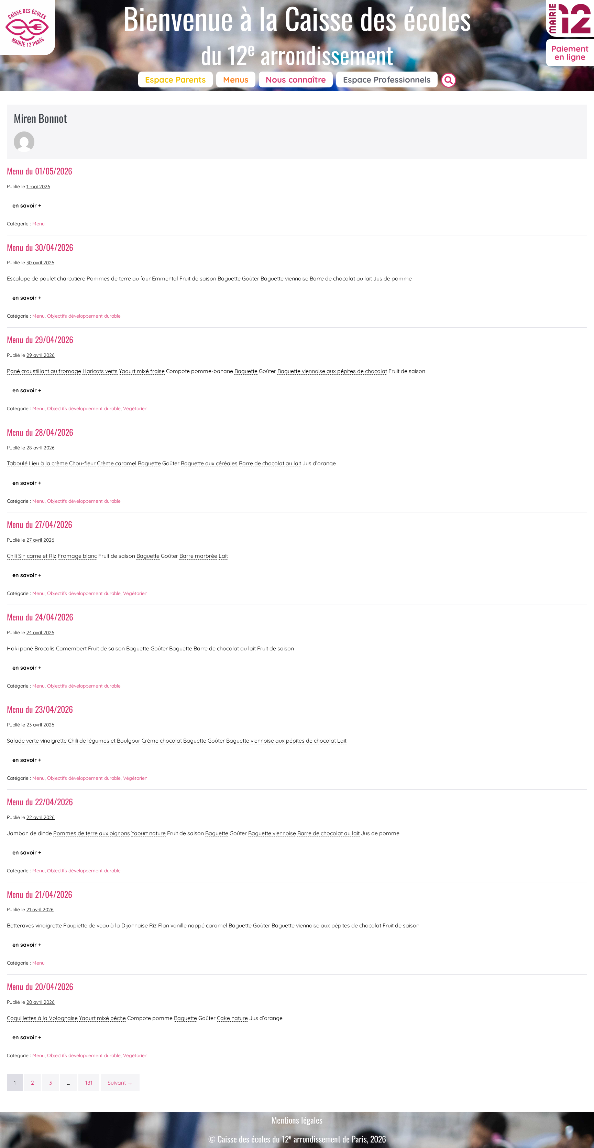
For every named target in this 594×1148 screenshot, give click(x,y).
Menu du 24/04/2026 (40, 616)
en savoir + (29, 203)
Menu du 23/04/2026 (40, 709)
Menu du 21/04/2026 (39, 894)
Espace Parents (175, 79)
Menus (236, 79)
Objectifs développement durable (84, 316)
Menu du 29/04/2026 (40, 339)
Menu (38, 224)
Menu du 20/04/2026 (40, 986)
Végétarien (135, 408)
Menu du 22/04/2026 (40, 801)
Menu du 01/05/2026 (39, 170)
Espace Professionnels (387, 79)
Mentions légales (297, 1120)
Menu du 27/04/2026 (39, 524)
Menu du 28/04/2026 (40, 432)
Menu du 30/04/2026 (40, 247)
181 (88, 1082)
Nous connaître (296, 79)
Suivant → (120, 1082)
